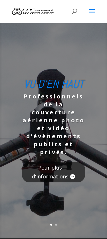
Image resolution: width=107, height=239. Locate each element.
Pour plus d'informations (50, 172)
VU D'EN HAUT (54, 84)
